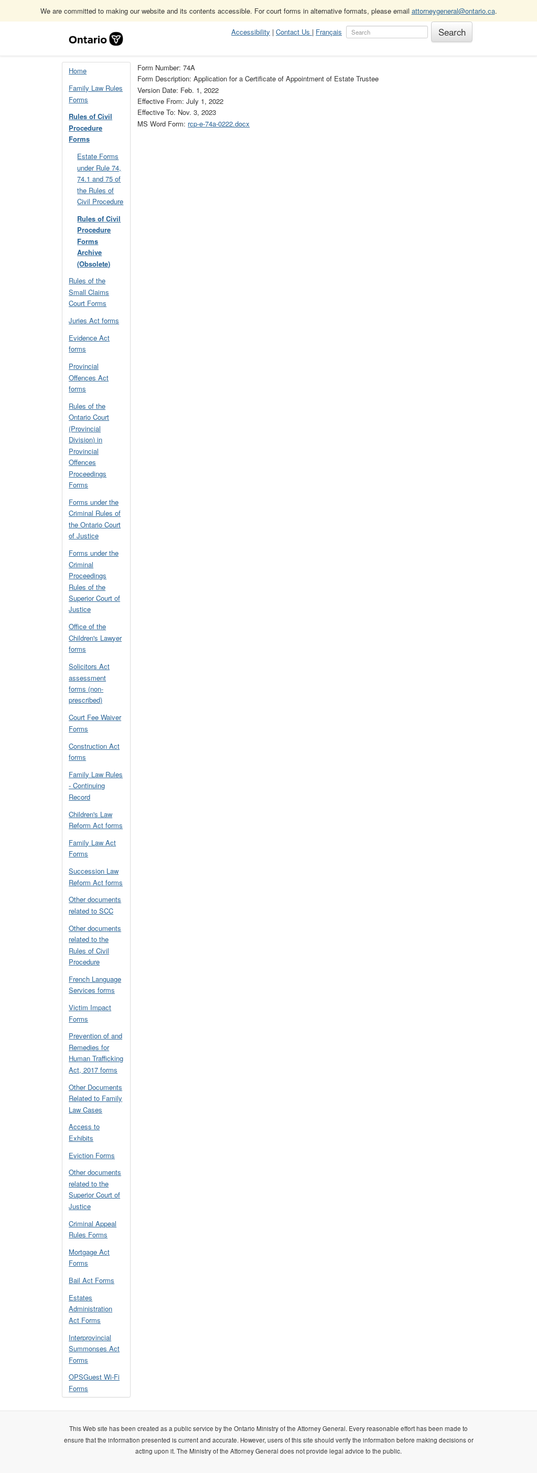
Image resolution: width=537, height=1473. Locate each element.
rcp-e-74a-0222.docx (219, 124)
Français (329, 32)
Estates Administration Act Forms (90, 1308)
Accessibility (250, 32)
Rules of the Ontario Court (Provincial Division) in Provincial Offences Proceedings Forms (89, 445)
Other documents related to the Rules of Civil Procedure (95, 945)
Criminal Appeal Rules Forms (92, 1228)
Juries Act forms (94, 320)
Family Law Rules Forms (96, 93)
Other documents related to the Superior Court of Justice (95, 1189)
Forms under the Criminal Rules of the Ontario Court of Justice (95, 519)
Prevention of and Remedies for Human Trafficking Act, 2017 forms (96, 1052)
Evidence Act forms (89, 343)
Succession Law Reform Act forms (96, 876)
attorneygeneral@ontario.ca (453, 11)
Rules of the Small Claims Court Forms (89, 291)
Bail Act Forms (91, 1280)
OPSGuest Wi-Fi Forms (94, 1382)
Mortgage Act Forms (89, 1257)
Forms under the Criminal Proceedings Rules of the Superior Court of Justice (94, 581)
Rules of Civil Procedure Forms (90, 127)
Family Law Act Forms (92, 848)
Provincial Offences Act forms (89, 377)
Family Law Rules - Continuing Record (96, 785)
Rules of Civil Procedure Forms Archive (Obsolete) (99, 241)
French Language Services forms (95, 984)
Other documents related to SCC (95, 904)
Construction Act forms (94, 751)
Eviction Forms (92, 1155)
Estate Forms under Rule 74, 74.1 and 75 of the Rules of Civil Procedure (100, 178)
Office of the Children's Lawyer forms (95, 637)
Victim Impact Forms (90, 1012)
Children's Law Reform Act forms (96, 819)
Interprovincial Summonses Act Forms (94, 1348)
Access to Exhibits (84, 1131)
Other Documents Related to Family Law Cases (95, 1098)
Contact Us (294, 32)
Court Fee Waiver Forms (95, 722)
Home (78, 71)
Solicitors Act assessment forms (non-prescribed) (89, 683)
